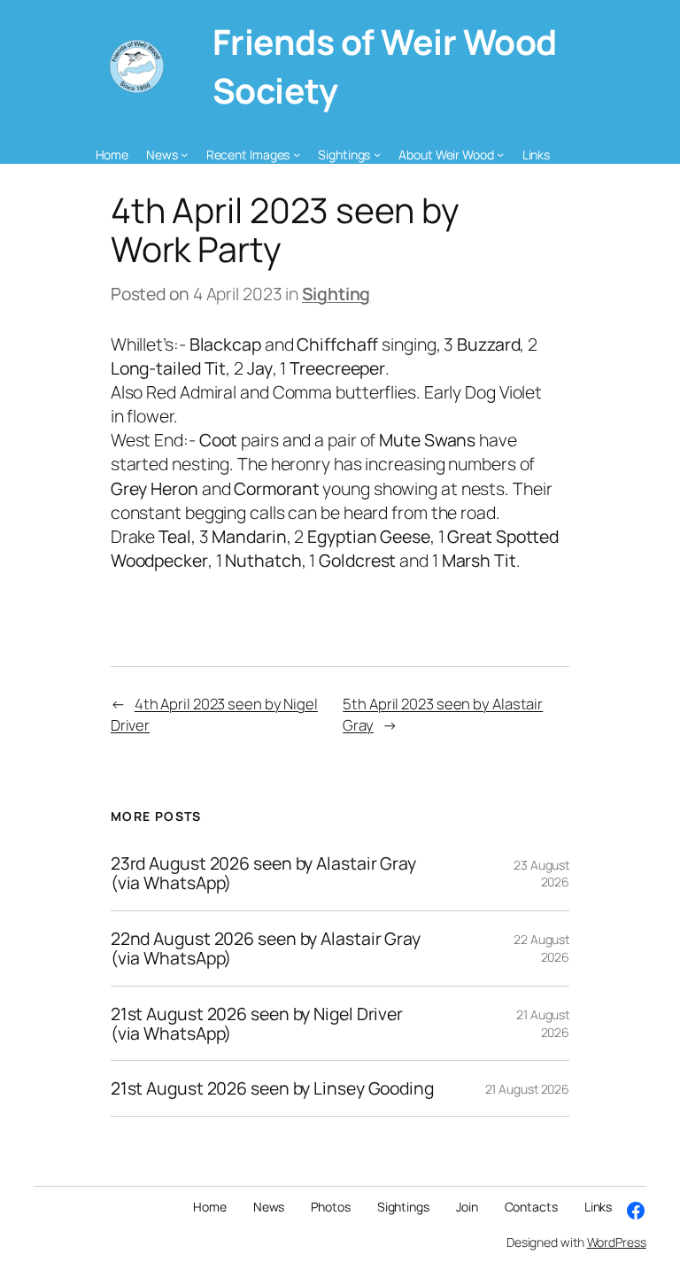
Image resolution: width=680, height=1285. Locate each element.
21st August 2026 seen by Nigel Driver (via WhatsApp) (257, 1023)
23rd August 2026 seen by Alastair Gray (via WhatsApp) (263, 873)
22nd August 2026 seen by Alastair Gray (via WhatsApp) (266, 948)
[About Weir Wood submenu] (500, 154)
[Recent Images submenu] (296, 154)
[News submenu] (184, 154)
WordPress (616, 1242)
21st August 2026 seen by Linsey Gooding (272, 1088)
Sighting (336, 294)
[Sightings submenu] (377, 154)
